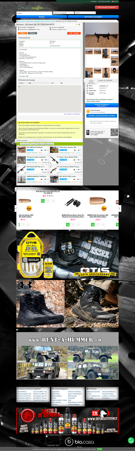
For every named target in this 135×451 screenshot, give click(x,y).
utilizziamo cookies (62, 449)
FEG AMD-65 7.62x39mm (35, 147)
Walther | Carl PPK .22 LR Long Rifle (41, 394)
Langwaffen (55, 392)
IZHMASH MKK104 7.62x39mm (36, 176)
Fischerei (55, 404)
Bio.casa (79, 446)
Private (33, 144)
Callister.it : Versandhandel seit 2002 (110, 396)
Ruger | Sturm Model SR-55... (69, 157)
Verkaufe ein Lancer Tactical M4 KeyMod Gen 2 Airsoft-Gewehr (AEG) (41, 400)
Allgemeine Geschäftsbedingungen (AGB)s (94, 392)
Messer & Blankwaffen (75, 394)
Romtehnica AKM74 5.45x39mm (25, 398)
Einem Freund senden (93, 101)
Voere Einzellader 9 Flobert (25, 394)
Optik (69, 400)
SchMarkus (102, 86)
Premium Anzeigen (108, 394)
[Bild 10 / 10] (115, 71)
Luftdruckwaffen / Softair (59, 400)
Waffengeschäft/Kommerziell (45, 144)
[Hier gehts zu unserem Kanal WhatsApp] (131, 440)
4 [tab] (73, 228)
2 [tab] (67, 228)
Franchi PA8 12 (22, 392)
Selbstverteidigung (73, 404)
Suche (42, 17)
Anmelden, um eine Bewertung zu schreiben (102, 115)
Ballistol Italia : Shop (53, 445)
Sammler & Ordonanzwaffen (76, 392)
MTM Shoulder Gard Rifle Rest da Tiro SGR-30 (31, 192)
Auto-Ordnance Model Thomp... (69, 167)
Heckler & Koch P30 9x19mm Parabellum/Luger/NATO (25, 396)
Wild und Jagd (72, 396)
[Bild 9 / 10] (106, 73)
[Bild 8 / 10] (97, 71)
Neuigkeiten (105, 398)
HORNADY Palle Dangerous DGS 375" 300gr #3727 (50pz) (106, 216)
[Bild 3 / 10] (97, 51)
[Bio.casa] (79, 445)
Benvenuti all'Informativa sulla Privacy (110, 392)
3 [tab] (70, 228)
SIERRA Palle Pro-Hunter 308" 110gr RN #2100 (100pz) (81, 216)
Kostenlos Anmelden (105, 1)
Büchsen (32, 33)
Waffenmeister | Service (75, 402)
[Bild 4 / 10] (106, 53)
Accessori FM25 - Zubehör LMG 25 (41, 392)
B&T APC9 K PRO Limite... (68, 176)
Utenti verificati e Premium (94, 396)
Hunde (54, 398)
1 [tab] (64, 228)
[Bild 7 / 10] (89, 73)
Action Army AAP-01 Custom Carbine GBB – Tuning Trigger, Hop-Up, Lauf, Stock (25, 400)
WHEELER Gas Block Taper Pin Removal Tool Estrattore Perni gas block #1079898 (56, 216)
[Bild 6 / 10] (115, 61)
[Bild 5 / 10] (115, 51)
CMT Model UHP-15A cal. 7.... (36, 167)
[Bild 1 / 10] (102, 47)
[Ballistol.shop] (53, 440)
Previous (16, 208)
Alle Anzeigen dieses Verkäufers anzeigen (99, 99)
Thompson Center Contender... (37, 157)
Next (119, 208)
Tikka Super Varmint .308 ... (68, 147)
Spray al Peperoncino (65, 434)
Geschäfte (90, 398)
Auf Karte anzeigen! (93, 17)
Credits (89, 394)
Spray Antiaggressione (51, 434)
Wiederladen (56, 394)
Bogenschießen (57, 396)
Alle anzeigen (25, 144)
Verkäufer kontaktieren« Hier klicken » (101, 105)
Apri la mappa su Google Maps (72, 114)
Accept (100, 449)
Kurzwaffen (71, 398)
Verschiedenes (56, 402)
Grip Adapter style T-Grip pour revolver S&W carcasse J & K (41, 396)
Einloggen (94, 1)
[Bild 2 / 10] (89, 51)
